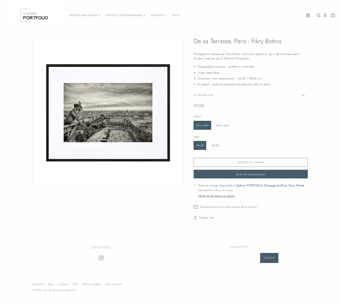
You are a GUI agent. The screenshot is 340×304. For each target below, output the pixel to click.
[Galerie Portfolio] (34, 15)
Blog (176, 15)
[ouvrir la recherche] (319, 15)
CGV (75, 284)
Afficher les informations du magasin (216, 196)
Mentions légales (91, 284)
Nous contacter (113, 284)
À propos (62, 284)
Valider (269, 258)
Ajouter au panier (251, 162)
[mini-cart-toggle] (333, 15)
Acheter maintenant (251, 174)
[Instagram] (308, 15)
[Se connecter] (325, 15)
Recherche (38, 284)
